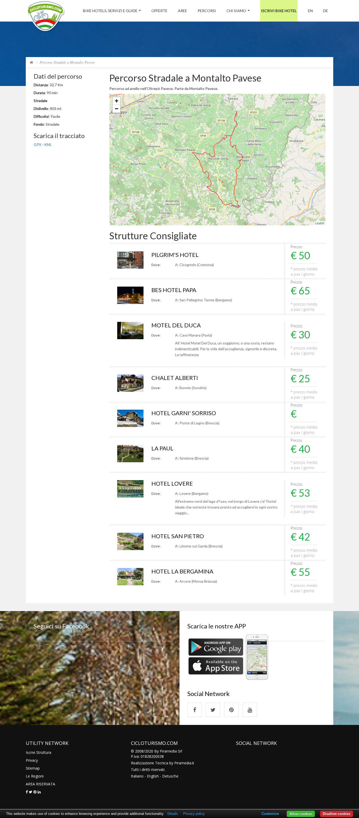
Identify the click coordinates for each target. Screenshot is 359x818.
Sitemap (33, 768)
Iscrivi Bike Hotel (279, 10)
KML (48, 144)
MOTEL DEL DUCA (176, 325)
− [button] (116, 108)
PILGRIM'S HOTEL (175, 254)
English (153, 776)
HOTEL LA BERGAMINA (182, 571)
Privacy (32, 760)
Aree (182, 10)
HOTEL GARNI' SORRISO (183, 412)
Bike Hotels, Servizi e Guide (110, 10)
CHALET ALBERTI (174, 377)
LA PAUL (162, 448)
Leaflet (319, 223)
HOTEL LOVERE (172, 483)
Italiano (137, 776)
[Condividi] (27, 791)
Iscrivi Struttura (38, 752)
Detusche (170, 776)
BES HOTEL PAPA (173, 289)
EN (310, 10)
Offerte (159, 10)
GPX (37, 144)
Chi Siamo (236, 10)
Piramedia (182, 762)
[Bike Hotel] (46, 17)
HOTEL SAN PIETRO (177, 536)
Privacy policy (194, 814)
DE (325, 10)
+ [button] (116, 101)
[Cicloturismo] (194, 710)
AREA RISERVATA (40, 783)
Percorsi (207, 10)
